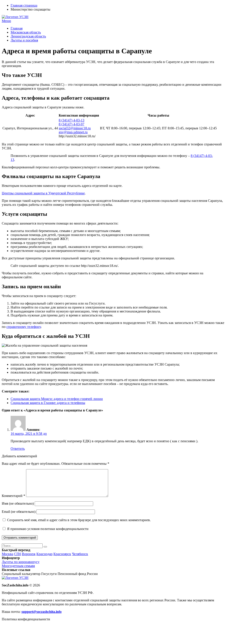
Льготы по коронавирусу (21, 562)
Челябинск (80, 554)
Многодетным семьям (18, 566)
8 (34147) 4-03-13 (71, 120)
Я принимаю (47, 529)
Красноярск (62, 554)
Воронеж (29, 554)
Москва (7, 554)
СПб (17, 554)
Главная (17, 28)
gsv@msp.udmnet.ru (73, 132)
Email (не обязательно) (19, 511)
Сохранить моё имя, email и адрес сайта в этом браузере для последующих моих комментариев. (79, 520)
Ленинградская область (28, 36)
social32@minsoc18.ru (75, 128)
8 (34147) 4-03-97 (71, 124)
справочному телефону (23, 327)
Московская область (26, 32)
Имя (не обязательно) (18, 503)
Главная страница (24, 5)
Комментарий (13, 496)
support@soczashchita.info (41, 612)
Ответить (18, 448)
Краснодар (44, 554)
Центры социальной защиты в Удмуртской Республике (43, 193)
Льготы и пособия (24, 40)
